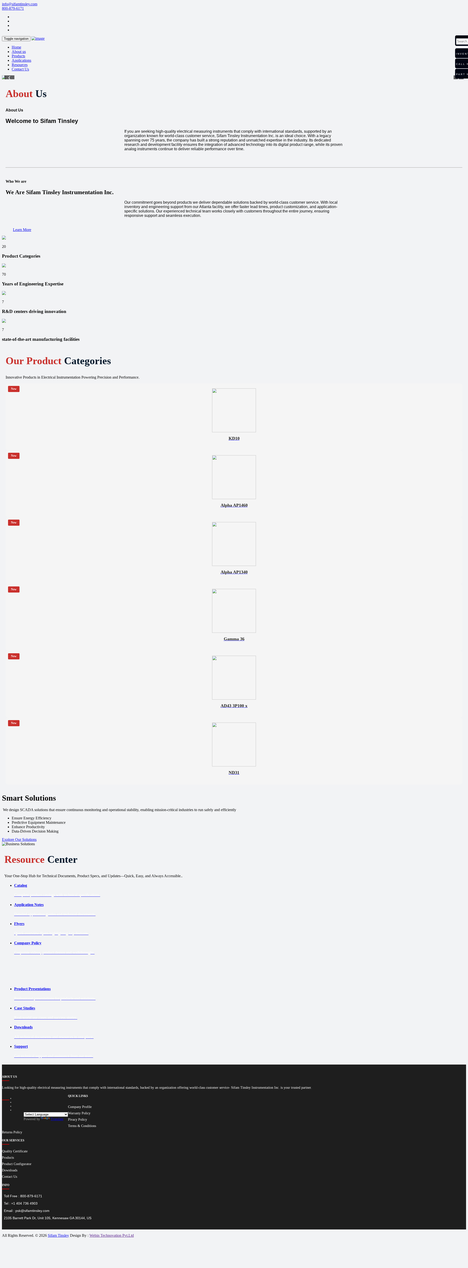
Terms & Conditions (82, 1126)
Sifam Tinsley (58, 1235)
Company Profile (80, 1107)
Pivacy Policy (77, 1119)
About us (19, 52)
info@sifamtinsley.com (19, 4)
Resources (20, 65)
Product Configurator (16, 1164)
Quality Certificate (15, 1151)
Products (18, 56)
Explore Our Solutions (19, 839)
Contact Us (20, 69)
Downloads (9, 1170)
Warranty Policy (79, 1113)
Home (16, 47)
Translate (57, 1119)
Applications (21, 60)
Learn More (22, 230)
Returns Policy (12, 1132)
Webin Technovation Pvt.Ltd (111, 1235)
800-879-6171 (13, 8)
